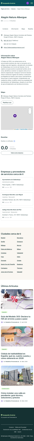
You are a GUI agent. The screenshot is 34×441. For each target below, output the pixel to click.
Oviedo (19, 260)
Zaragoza (20, 241)
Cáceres (13, 9)
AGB (15, 431)
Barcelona (20, 238)
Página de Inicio (5, 9)
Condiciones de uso (27, 429)
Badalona (20, 264)
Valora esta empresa (17, 153)
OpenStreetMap (23, 129)
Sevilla (3, 241)
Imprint (19, 431)
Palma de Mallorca (6, 249)
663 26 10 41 (8, 40)
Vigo (2, 257)
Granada (3, 260)
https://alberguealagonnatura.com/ (14, 47)
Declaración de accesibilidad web (12, 429)
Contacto (11, 427)
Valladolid (20, 253)
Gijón (18, 257)
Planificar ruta (7, 102)
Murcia (19, 245)
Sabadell (19, 272)
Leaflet (17, 129)
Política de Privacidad (20, 427)
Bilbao (19, 249)
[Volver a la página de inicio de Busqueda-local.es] (8, 3)
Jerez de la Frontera (7, 272)
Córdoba (3, 253)
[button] (27, 3)
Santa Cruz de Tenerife (8, 264)
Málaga (3, 245)
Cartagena (4, 268)
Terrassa (19, 268)
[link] (17, 183)
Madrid (3, 238)
